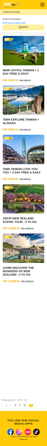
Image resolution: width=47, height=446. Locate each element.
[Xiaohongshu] (28, 432)
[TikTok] (36, 432)
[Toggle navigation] (42, 4)
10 (25, 405)
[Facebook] (10, 432)
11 (31, 405)
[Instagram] (19, 432)
